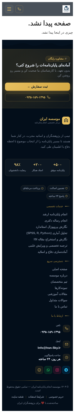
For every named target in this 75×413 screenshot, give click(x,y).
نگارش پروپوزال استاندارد (51, 226)
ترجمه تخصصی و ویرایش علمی (47, 245)
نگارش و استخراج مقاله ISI (50, 239)
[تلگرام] (66, 370)
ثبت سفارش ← (37, 86)
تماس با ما (61, 306)
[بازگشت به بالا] (8, 407)
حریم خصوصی (56, 396)
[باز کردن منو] (9, 9)
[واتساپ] (48, 370)
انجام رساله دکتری (56, 220)
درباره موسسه (58, 275)
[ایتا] (39, 370)
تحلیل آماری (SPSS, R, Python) (46, 233)
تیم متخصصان (59, 281)
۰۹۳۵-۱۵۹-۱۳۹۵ (35, 97)
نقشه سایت (17, 396)
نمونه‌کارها (61, 288)
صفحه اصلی (59, 269)
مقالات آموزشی (57, 294)
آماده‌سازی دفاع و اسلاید (52, 251)
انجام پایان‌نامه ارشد (55, 214)
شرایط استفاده (36, 396)
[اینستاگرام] (57, 370)
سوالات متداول (58, 300)
